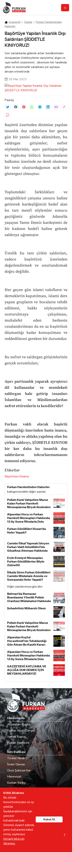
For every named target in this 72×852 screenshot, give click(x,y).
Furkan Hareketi (18, 743)
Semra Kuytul (16, 737)
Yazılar (28, 22)
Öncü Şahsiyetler (19, 770)
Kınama (24, 476)
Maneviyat (14, 776)
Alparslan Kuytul (19, 724)
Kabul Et (49, 819)
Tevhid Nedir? (17, 758)
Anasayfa (14, 22)
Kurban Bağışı (16, 783)
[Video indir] (8, 115)
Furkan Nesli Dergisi (21, 730)
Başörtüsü (11, 476)
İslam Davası (16, 764)
